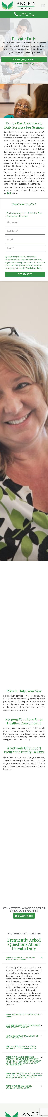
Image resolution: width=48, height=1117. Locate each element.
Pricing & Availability (16, 213)
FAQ (9, 193)
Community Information (17, 216)
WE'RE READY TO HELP (26, 13)
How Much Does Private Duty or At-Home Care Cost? (22, 1037)
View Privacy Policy (34, 268)
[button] (43, 5)
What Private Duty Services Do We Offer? (23, 1015)
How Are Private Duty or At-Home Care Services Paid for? (23, 1026)
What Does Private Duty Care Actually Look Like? (20, 958)
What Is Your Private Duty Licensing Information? (19, 1087)
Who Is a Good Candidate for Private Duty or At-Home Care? (21, 1047)
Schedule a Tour (35, 213)
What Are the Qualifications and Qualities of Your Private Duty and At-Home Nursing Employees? (24, 1075)
